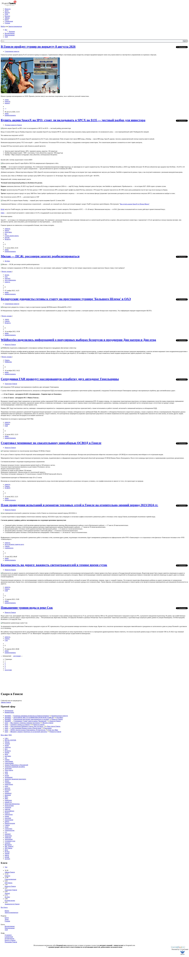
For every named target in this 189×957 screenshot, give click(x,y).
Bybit (2, 209)
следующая (17, 656)
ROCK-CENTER (10, 740)
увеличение (9, 839)
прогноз (7, 278)
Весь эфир (4, 735)
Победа (7, 813)
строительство (9, 830)
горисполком (9, 763)
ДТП (6, 774)
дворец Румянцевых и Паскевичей (16, 765)
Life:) (6, 738)
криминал (8, 793)
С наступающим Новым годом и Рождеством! (25, 728)
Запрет (7, 781)
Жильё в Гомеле (48, 723)
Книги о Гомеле (10, 940)
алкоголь (8, 747)
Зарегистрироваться (15, 26)
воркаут (7, 103)
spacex (7, 230)
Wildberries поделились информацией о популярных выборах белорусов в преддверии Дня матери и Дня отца (78, 340)
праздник (8, 818)
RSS (10, 735)
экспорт (7, 859)
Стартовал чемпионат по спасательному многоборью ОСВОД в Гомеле (51, 443)
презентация (9, 820)
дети (6, 772)
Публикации (9, 710)
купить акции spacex (12, 236)
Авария (7, 743)
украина (7, 843)
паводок (7, 809)
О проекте (8, 935)
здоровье (8, 782)
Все (6, 30)
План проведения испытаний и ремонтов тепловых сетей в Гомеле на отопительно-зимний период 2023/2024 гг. (79, 505)
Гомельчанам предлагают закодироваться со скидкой (31, 719)
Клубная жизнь (10, 900)
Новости (8, 9)
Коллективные (10, 33)
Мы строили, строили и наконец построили (25, 723)
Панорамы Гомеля (11, 942)
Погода (7, 12)
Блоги (7, 917)
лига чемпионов (10, 280)
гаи (6, 758)
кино (6, 786)
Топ (6, 867)
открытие (8, 807)
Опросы (7, 876)
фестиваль (8, 844)
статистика (8, 828)
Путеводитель (9, 938)
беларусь (8, 239)
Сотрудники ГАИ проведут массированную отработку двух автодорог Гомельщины (60, 379)
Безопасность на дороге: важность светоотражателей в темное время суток (54, 565)
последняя (8, 670)
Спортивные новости (12, 51)
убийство (8, 837)
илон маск (8, 232)
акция (7, 745)
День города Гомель (53, 726)
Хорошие (12, 31)
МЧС (6, 798)
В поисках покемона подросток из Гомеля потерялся (31, 716)
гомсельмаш (9, 761)
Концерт (7, 790)
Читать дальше (7, 271)
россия (7, 237)
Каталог (7, 16)
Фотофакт (59, 717)
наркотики (8, 800)
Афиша (7, 18)
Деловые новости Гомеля (13, 125)
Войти (3, 26)
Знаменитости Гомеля (12, 904)
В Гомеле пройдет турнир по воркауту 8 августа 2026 (38, 46)
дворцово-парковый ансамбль (15, 766)
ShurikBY (8, 716)
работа (7, 821)
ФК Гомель (8, 848)
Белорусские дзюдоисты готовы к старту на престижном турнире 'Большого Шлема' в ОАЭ (66, 299)
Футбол (7, 261)
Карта (7, 19)
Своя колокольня (10, 879)
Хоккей (7, 893)
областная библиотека (12, 804)
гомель (7, 321)
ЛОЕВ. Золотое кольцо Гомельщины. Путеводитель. (28, 730)
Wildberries (8, 362)
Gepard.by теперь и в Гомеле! (20, 724)
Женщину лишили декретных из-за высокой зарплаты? (28, 731)
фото (6, 850)
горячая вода (9, 548)
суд (6, 832)
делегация (8, 768)
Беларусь (8, 751)
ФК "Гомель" (9, 846)
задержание (9, 777)
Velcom (7, 742)
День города (9, 770)
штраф (7, 857)
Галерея (7, 23)
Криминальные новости (60, 716)
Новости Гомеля (10, 344)
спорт (6, 99)
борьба (7, 752)
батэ (6, 749)
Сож (6, 640)
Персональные (10, 35)
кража (7, 791)
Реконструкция (10, 823)
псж (6, 276)
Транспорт (8, 836)
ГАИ (6, 426)
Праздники (48, 728)
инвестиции (9, 784)
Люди (7, 11)
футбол (7, 851)
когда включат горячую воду (14, 544)
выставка (8, 756)
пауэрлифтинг (9, 811)
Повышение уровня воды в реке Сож (27, 607)
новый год (8, 802)
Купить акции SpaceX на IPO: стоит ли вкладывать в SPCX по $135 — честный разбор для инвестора (73, 120)
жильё (7, 775)
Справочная (9, 21)
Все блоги (4, 907)
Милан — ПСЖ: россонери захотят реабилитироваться (40, 256)
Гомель (7, 360)
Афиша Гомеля (6, 702)
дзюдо (7, 319)
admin (7, 113)
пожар (7, 816)
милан (7, 275)
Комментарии (9, 712)
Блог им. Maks (53, 730)
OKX (2, 213)
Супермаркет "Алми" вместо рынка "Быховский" (30, 721)
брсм (6, 754)
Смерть (7, 825)
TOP (6, 37)
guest (6, 723)
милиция (8, 795)
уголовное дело (10, 841)
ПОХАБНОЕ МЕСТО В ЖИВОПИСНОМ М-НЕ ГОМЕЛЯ (33, 717)
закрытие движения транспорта (15, 779)
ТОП (6, 14)
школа (7, 855)
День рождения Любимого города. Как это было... (27, 726)
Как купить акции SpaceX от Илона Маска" (134, 204)
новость (7, 101)
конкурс (7, 788)
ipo (6, 234)
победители (9, 814)
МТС (6, 797)
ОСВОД (7, 488)
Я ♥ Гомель (8, 883)
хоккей (7, 853)
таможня (8, 834)
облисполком (9, 805)
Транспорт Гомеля (11, 384)
